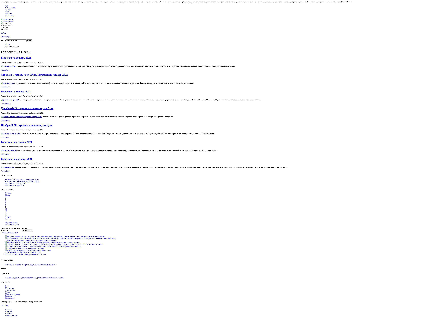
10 (6, 209)
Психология (9, 15)
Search (3, 40)
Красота (8, 9)
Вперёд (8, 217)
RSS (7, 286)
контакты (8, 309)
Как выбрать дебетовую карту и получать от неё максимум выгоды (30, 265)
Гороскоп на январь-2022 (16, 57)
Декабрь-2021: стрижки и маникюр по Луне (27, 108)
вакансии (8, 311)
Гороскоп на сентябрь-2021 (15, 183)
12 (6, 213)
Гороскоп (8, 13)
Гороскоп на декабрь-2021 (16, 142)
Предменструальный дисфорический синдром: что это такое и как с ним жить (34, 278)
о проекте (9, 313)
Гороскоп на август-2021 (14, 185)
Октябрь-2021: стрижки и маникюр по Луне (22, 180)
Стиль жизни (10, 7)
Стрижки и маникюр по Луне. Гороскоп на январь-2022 (34, 74)
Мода (7, 11)
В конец (8, 219)
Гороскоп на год (11, 223)
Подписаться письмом (9, 233)
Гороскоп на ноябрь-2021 (16, 91)
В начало (8, 193)
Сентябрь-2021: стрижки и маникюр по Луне (22, 181)
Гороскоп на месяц (12, 224)
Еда (6, 6)
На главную (9, 288)
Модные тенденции (12, 294)
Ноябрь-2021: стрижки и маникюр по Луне (26, 125)
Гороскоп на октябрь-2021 (16, 158)
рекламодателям (11, 315)
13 (6, 215)
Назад (7, 44)
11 (6, 211)
